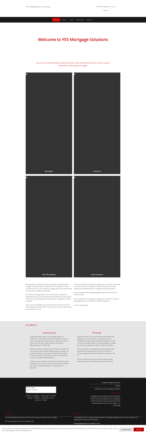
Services (64, 20)
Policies (45, 400)
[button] (64, 20)
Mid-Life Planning (49, 274)
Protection (97, 171)
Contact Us (89, 20)
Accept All (138, 429)
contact (115, 405)
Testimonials (79, 20)
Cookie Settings (126, 429)
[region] (73, 429)
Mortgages (49, 171)
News (71, 20)
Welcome (56, 20)
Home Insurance (97, 274)
